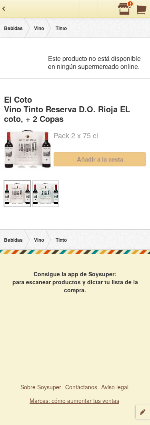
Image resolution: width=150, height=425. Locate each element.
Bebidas (13, 28)
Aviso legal (114, 387)
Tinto (61, 28)
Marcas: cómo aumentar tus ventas (74, 401)
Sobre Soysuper (40, 387)
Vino (39, 28)
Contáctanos (81, 387)
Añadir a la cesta (100, 159)
